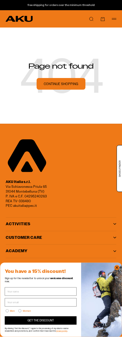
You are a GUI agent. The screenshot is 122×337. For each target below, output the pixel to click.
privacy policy (61, 331)
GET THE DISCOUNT (41, 320)
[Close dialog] (117, 267)
